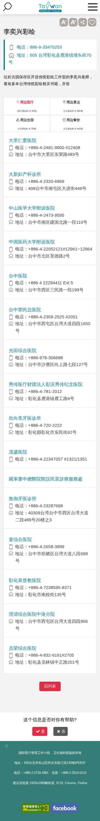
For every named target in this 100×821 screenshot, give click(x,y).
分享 (82, 22)
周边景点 (73, 102)
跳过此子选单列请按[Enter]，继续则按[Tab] (54, 22)
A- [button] (63, 22)
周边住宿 (27, 120)
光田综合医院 (22, 350)
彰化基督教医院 (25, 580)
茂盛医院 (18, 452)
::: (6, 746)
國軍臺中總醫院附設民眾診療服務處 (46, 479)
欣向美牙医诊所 (25, 418)
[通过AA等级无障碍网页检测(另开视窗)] (36, 808)
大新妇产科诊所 (25, 174)
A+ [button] (73, 22)
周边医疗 (27, 102)
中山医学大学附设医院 (32, 208)
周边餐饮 (73, 120)
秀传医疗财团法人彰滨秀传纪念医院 (46, 384)
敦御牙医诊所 (22, 498)
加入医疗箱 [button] (92, 22)
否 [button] (63, 731)
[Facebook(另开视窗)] (64, 808)
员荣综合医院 (22, 648)
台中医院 (18, 275)
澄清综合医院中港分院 (32, 614)
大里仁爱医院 (22, 140)
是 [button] (43, 731)
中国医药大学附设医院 (32, 241)
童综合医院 (20, 539)
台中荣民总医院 (25, 309)
